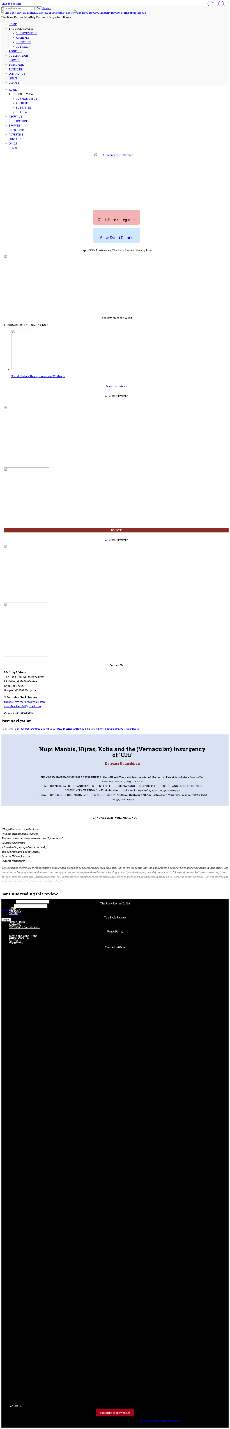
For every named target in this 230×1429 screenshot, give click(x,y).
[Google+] (226, 3)
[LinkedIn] (221, 3)
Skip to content (11, 3)
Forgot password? (12, 915)
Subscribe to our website (115, 1412)
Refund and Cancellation (24, 927)
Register (6, 910)
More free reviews (116, 386)
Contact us (15, 1406)
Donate (13, 913)
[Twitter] (215, 3)
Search (46, 8)
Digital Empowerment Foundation (159, 1421)
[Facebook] (210, 3)
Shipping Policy (19, 937)
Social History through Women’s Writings (38, 376)
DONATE (116, 530)
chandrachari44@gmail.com (22, 706)
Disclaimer (16, 943)
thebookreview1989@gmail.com (24, 702)
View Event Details (116, 237)
